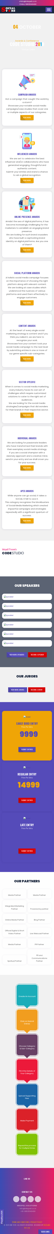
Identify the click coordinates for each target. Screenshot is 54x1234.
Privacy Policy (36, 1222)
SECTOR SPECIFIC (27, 382)
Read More (36, 600)
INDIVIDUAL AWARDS (27, 438)
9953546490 (30, 4)
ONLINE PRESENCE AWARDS (27, 217)
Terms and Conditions (20, 1222)
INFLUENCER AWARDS (27, 154)
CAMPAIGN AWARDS (27, 94)
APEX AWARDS (27, 491)
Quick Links (45, 1231)
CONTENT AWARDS (27, 325)
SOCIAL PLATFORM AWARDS (27, 273)
